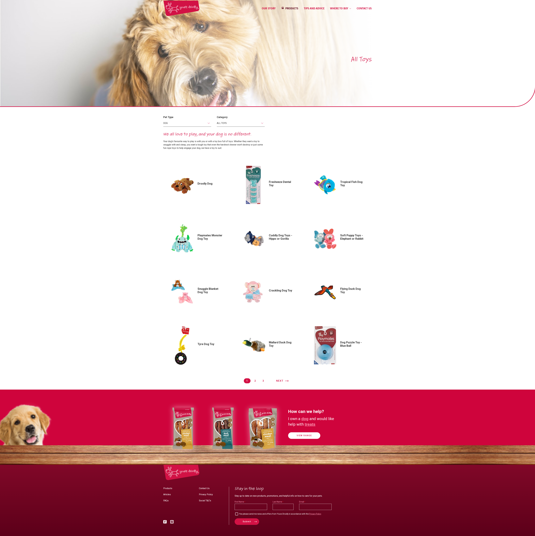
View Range (304, 435)
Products (291, 8)
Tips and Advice (314, 8)
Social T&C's (205, 500)
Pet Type (168, 117)
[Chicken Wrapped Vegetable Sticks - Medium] (263, 452)
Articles (167, 494)
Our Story (269, 8)
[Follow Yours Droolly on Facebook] (165, 522)
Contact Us (364, 8)
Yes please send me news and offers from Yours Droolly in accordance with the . (280, 514)
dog (304, 419)
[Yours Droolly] (181, 8)
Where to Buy (339, 8)
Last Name (277, 502)
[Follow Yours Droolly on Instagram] (172, 522)
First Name (239, 502)
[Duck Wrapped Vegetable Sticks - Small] (223, 452)
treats (310, 424)
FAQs (166, 500)
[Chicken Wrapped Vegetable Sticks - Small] (183, 452)
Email (301, 502)
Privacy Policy (206, 494)
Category (222, 117)
